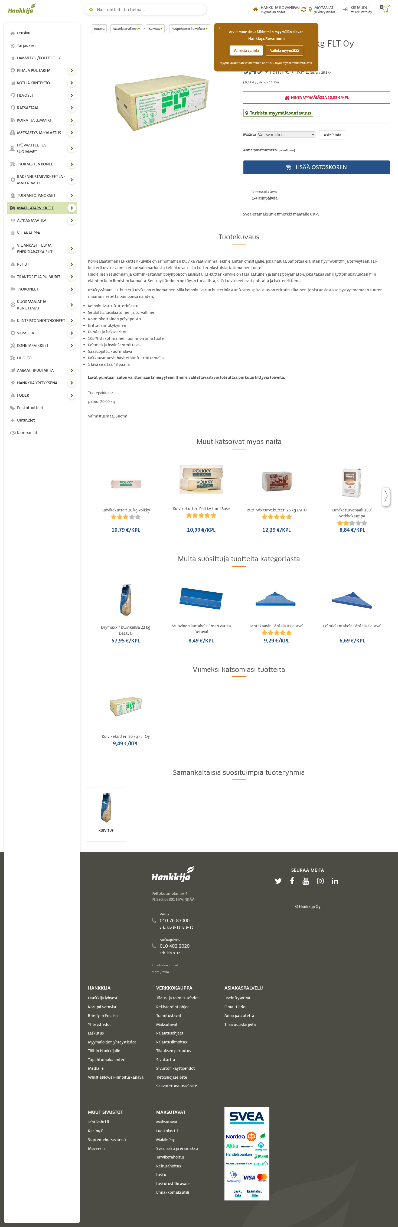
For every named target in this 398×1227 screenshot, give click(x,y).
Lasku (161, 1174)
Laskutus (96, 1033)
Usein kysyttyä (237, 998)
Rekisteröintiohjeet (173, 1007)
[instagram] (321, 881)
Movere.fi (96, 1148)
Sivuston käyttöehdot (175, 1068)
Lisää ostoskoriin (320, 167)
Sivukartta (165, 1059)
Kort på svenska (102, 1007)
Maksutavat (167, 1024)
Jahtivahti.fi (98, 1122)
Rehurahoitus (168, 1166)
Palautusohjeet (170, 1033)
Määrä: (249, 134)
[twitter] (280, 881)
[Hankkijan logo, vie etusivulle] (23, 8)
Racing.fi (95, 1131)
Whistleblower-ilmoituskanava (115, 1077)
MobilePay (165, 1139)
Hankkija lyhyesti (103, 998)
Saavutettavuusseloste (176, 1086)
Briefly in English (103, 1015)
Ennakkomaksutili (172, 1192)
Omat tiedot (235, 1007)
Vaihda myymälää (284, 50)
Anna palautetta (239, 1015)
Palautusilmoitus (171, 1042)
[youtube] (307, 881)
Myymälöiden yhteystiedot (112, 1042)
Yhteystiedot (99, 1024)
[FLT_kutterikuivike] (161, 102)
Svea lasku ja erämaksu (177, 1148)
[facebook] (293, 881)
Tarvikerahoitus (170, 1157)
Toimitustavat (168, 1015)
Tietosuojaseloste (171, 1077)
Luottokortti (167, 1131)
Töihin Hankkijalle (104, 1050)
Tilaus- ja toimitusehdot (177, 998)
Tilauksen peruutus (173, 1050)
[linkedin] (336, 881)
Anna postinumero (269, 150)
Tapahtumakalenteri (107, 1059)
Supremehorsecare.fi (107, 1139)
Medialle (96, 1068)
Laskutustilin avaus (173, 1183)
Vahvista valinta (246, 50)
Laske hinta (331, 134)
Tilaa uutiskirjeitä (240, 1024)
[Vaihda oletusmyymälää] (303, 9)
